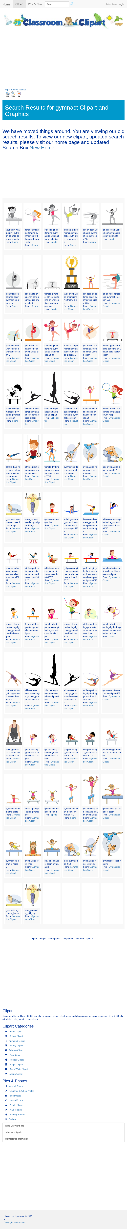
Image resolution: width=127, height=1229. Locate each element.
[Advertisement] (63, 57)
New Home (42, 147)
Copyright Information (14, 1222)
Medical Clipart (16, 1060)
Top (6, 89)
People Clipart (16, 1064)
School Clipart (16, 1036)
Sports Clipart (15, 1074)
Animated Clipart (17, 1041)
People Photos (16, 1105)
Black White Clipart (18, 1069)
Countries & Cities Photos (21, 1091)
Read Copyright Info (14, 1126)
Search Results (18, 89)
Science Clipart (16, 1050)
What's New (35, 4)
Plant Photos (15, 1110)
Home (6, 4)
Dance (112, 636)
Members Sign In (13, 1132)
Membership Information (16, 1139)
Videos (12, 1119)
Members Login (115, 4)
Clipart (20, 4)
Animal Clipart (15, 1031)
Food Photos (15, 1096)
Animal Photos (16, 1086)
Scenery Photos (17, 1114)
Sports (15, 242)
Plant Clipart (15, 1055)
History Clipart (16, 1045)
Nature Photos (16, 1100)
